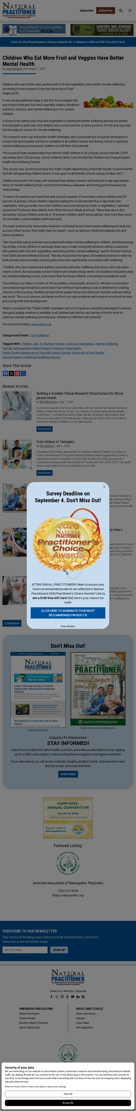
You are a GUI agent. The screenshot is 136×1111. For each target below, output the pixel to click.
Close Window (68, 626)
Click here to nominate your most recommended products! (68, 613)
